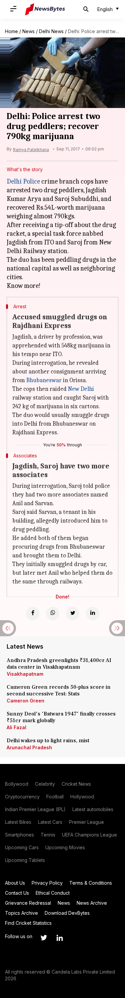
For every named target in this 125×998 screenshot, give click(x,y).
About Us (15, 883)
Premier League (86, 822)
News (28, 31)
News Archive (92, 903)
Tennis (48, 835)
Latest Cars (50, 822)
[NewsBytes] (45, 9)
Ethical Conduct (53, 893)
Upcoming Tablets (25, 860)
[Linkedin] (92, 613)
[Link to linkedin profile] (60, 937)
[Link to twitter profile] (44, 937)
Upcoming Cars (22, 847)
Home (11, 31)
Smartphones (19, 835)
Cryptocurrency (22, 796)
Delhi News (51, 31)
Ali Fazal (16, 727)
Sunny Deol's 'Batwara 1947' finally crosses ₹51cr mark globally (61, 717)
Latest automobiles (92, 809)
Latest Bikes (18, 822)
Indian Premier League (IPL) (35, 809)
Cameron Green (25, 700)
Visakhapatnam (25, 674)
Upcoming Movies (65, 847)
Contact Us (17, 893)
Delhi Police (23, 181)
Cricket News (76, 784)
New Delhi (81, 389)
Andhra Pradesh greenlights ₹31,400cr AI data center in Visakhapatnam (59, 663)
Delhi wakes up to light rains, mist (48, 740)
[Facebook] (32, 613)
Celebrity (45, 784)
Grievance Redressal (28, 903)
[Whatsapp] (52, 613)
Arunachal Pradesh (29, 747)
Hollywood (82, 796)
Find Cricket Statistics (28, 923)
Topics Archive (21, 913)
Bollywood (16, 784)
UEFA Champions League (89, 835)
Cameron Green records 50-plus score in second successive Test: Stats (59, 690)
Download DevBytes (67, 913)
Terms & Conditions (90, 883)
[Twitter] (72, 613)
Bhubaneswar (44, 380)
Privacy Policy (47, 883)
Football (55, 796)
